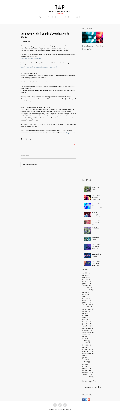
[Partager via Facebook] (21, 139)
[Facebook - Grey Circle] (55, 405)
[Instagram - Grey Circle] (65, 405)
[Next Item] (100, 37)
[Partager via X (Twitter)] (26, 139)
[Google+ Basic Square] (89, 399)
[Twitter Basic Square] (86, 399)
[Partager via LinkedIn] (31, 139)
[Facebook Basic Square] (83, 399)
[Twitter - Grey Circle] (60, 405)
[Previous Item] (85, 37)
